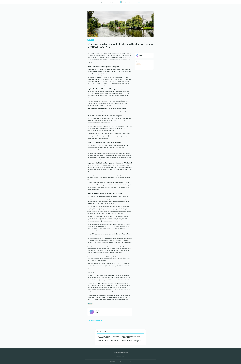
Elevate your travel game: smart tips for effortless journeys (131, 337)
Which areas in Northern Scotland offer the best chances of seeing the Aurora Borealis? (131, 341)
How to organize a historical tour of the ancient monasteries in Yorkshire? (108, 337)
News (116, 2)
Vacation (140, 2)
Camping (101, 2)
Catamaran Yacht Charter (120, 352)
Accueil (88, 7)
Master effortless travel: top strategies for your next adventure (108, 341)
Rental (126, 2)
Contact (123, 356)
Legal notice (118, 356)
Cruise (106, 2)
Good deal (111, 2)
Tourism (130, 2)
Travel (135, 2)
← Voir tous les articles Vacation (94, 320)
